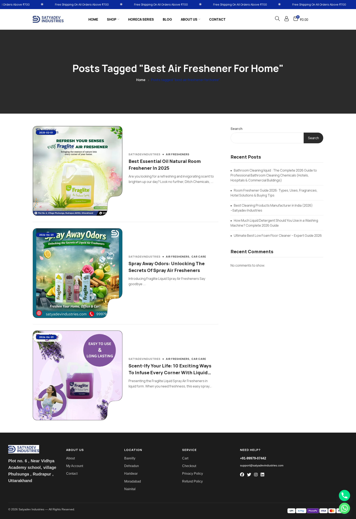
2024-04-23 (46, 234)
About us (189, 19)
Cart (185, 458)
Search (236, 128)
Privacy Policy (192, 473)
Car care (198, 256)
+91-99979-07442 (253, 458)
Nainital (130, 489)
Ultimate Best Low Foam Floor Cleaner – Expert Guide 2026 (278, 235)
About (70, 458)
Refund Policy (192, 481)
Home (93, 19)
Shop (111, 19)
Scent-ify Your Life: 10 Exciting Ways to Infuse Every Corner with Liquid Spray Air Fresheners (170, 372)
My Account (74, 466)
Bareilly (129, 458)
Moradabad (132, 481)
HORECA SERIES (141, 19)
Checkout (189, 466)
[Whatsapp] (344, 508)
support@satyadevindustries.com (261, 465)
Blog (167, 19)
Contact (217, 19)
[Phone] (344, 495)
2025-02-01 (46, 132)
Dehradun (131, 466)
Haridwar (131, 473)
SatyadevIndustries (144, 154)
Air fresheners (177, 154)
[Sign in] (286, 20)
